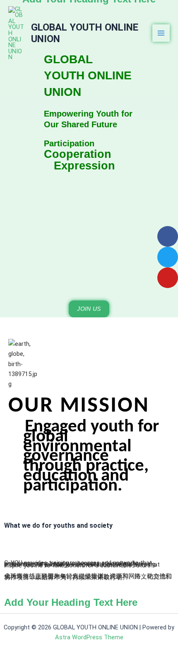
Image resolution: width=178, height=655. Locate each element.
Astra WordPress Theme (89, 637)
